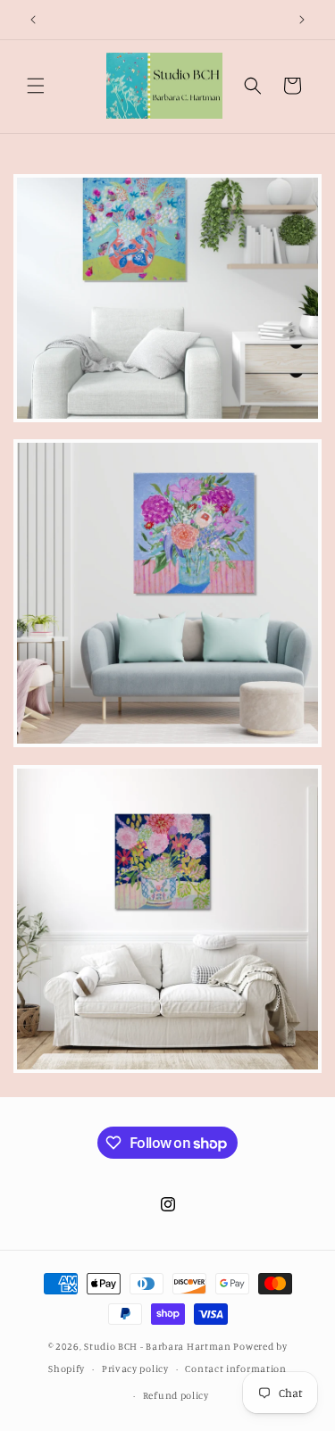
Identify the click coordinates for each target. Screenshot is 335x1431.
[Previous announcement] (33, 19)
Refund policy (176, 1395)
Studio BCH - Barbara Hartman (157, 1346)
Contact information (235, 1368)
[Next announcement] (302, 19)
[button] (35, 85)
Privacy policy (135, 1368)
